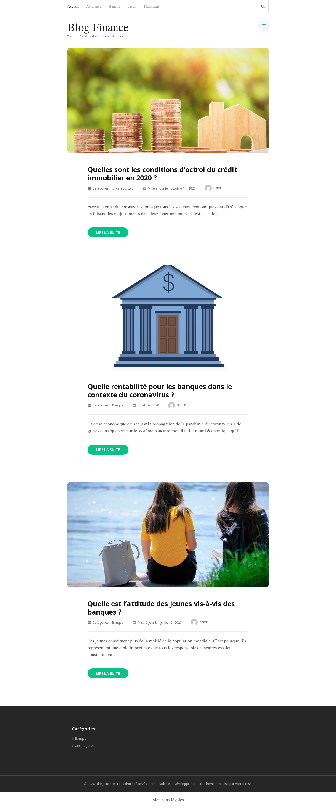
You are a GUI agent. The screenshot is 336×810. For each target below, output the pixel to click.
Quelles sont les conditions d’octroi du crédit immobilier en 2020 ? (162, 173)
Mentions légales (168, 800)
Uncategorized (122, 188)
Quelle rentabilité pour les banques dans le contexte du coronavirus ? (160, 390)
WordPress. (243, 783)
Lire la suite (108, 232)
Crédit (132, 6)
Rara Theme (205, 783)
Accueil (73, 6)
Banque (114, 6)
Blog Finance (97, 26)
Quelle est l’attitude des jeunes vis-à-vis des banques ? (161, 608)
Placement (151, 6)
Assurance (93, 6)
